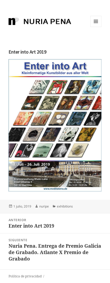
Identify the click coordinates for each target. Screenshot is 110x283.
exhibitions (65, 206)
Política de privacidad (25, 276)
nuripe (44, 206)
